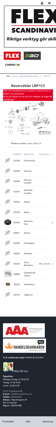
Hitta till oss (20, 371)
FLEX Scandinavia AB (12, 391)
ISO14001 (39, 358)
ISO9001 (28, 358)
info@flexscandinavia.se (21, 394)
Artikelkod (17, 154)
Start (8, 76)
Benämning (28, 154)
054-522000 (16, 397)
